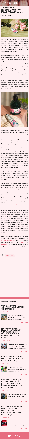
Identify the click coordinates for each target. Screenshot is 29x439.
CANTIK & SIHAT (9, 255)
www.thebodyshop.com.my (8, 240)
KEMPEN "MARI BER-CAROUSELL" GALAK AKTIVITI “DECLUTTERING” (12, 307)
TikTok (21, 242)
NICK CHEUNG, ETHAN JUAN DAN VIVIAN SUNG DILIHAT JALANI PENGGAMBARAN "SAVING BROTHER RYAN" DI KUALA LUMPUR (11, 384)
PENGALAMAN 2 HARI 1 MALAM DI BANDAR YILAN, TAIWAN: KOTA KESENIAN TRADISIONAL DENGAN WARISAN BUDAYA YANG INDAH (11, 333)
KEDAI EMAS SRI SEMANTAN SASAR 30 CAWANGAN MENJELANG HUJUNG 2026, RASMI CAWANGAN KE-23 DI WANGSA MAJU (11, 411)
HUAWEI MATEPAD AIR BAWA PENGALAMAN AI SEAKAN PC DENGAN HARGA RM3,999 (12, 359)
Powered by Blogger (15, 436)
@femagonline (11, 2)
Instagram (4, 244)
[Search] (27, 3)
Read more (24, 323)
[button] (27, 8)
